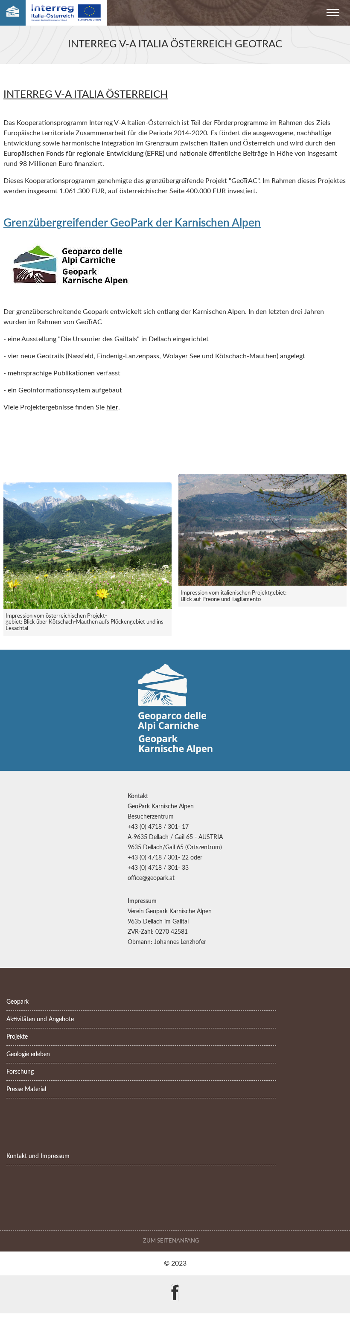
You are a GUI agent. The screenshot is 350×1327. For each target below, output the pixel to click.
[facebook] (175, 1286)
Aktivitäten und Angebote (40, 1019)
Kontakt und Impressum (38, 1156)
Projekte (17, 1037)
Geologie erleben (28, 1054)
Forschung (20, 1072)
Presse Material (26, 1089)
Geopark (17, 1002)
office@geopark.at (151, 878)
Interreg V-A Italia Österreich (85, 95)
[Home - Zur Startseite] (13, 13)
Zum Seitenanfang (172, 1240)
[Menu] (332, 14)
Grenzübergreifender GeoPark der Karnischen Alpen (132, 223)
